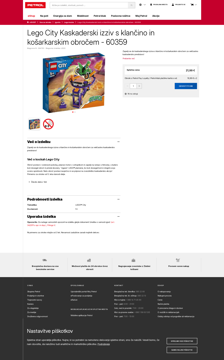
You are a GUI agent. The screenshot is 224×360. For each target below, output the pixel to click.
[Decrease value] (127, 86)
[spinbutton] (133, 86)
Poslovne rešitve (120, 16)
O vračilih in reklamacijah (168, 312)
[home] (35, 5)
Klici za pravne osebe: (124, 312)
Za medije (31, 312)
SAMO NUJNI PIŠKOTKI (182, 350)
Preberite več (129, 58)
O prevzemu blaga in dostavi (170, 308)
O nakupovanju (164, 291)
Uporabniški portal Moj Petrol (84, 291)
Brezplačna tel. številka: (124, 291)
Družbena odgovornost (37, 316)
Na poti (44, 16)
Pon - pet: (118, 304)
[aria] (31, 22)
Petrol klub (100, 16)
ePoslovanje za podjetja (81, 295)
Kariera (30, 304)
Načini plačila (163, 304)
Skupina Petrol (33, 291)
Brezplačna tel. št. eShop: (125, 295)
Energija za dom (62, 16)
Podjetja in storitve (35, 295)
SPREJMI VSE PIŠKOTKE (182, 341)
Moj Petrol (141, 16)
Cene (160, 300)
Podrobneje (103, 344)
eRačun (74, 300)
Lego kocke (69, 22)
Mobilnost (83, 16)
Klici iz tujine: (120, 300)
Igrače (57, 22)
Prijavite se (180, 4)
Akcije (155, 16)
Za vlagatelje (33, 308)
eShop (31, 16)
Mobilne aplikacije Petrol (81, 315)
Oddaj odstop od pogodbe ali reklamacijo (176, 316)
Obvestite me (186, 86)
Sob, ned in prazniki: (123, 308)
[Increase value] (139, 86)
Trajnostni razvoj (34, 300)
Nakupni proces (165, 295)
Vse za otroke (45, 22)
